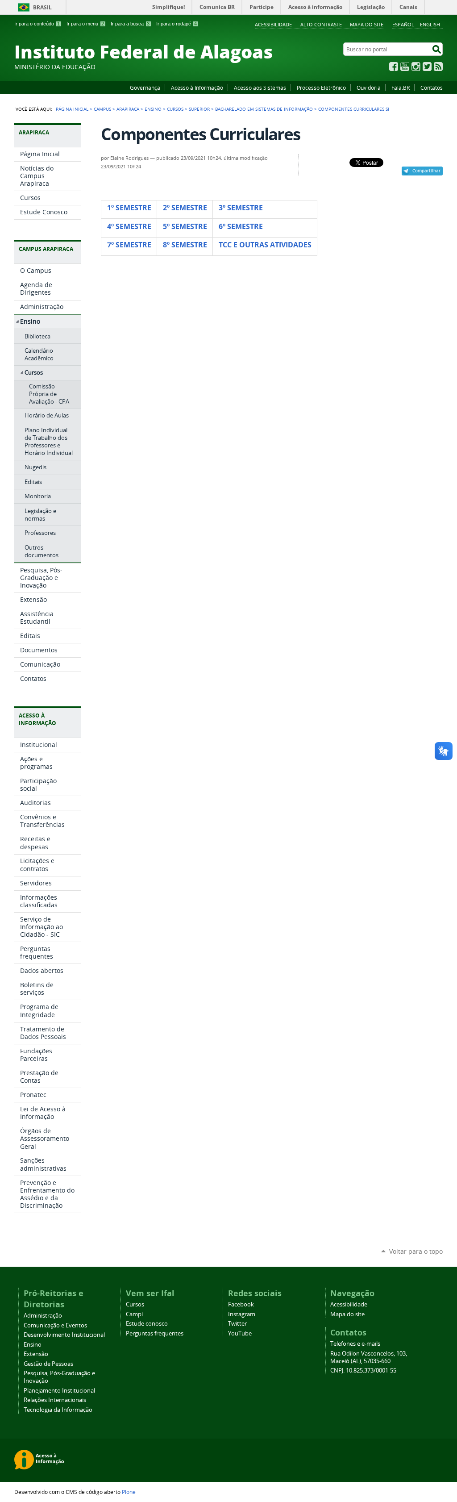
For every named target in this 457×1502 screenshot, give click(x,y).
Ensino (153, 109)
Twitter (427, 66)
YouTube (404, 66)
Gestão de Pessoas (48, 1364)
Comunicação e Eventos (55, 1325)
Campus (102, 109)
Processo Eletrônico (321, 87)
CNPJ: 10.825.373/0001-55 (363, 1370)
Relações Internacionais (55, 1400)
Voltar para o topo (416, 1251)
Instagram (415, 66)
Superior (199, 109)
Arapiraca (127, 109)
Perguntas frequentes (154, 1333)
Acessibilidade (273, 24)
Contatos (431, 87)
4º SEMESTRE (129, 226)
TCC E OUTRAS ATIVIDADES (265, 245)
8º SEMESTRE (185, 245)
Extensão (36, 1354)
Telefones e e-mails (355, 1344)
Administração (43, 1315)
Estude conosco (147, 1323)
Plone (129, 1491)
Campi (134, 1314)
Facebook (393, 66)
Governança (145, 87)
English (430, 24)
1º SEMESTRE (129, 208)
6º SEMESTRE (241, 226)
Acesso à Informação (197, 87)
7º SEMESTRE (129, 245)
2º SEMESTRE (185, 208)
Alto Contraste (321, 24)
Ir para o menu (85, 23)
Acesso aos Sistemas (260, 87)
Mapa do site (366, 24)
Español (403, 24)
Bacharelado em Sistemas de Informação (264, 109)
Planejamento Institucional (59, 1390)
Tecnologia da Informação (58, 1410)
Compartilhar (426, 170)
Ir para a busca (130, 23)
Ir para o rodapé (176, 23)
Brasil (42, 7)
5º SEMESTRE (185, 226)
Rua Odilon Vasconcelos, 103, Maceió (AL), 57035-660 (368, 1357)
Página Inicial (72, 109)
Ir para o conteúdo (37, 23)
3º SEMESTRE (241, 208)
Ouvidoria (369, 87)
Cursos (175, 109)
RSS (438, 66)
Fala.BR (400, 87)
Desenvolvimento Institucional (64, 1335)
